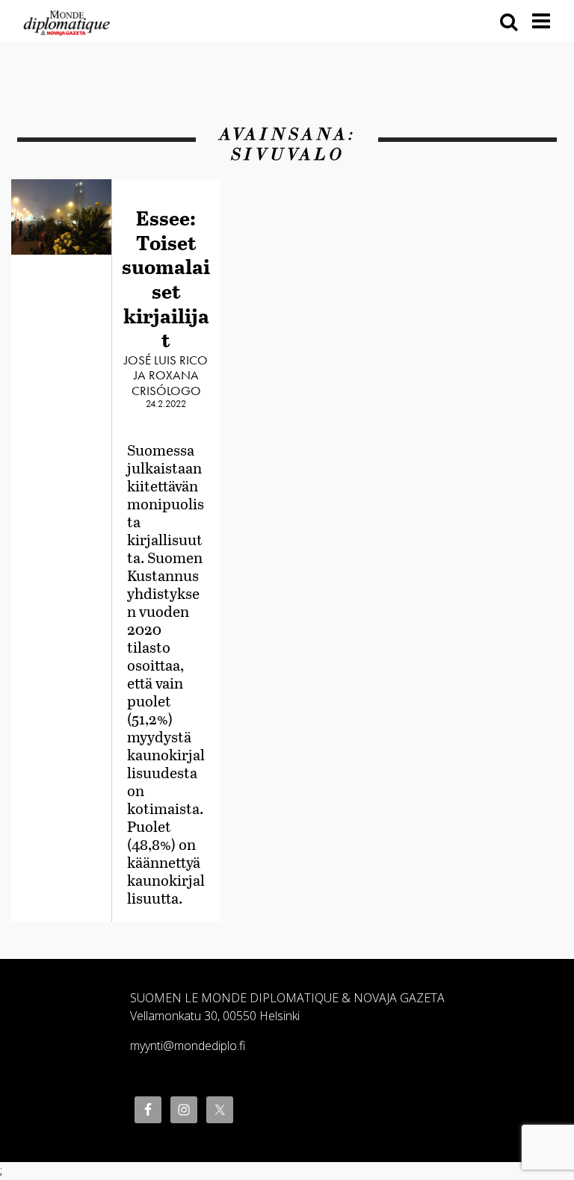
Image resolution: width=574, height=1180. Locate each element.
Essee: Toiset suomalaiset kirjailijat (166, 278)
